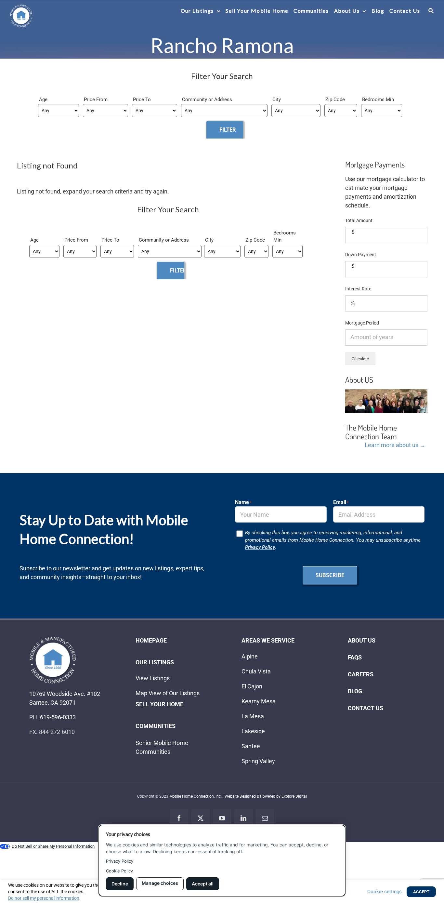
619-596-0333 (58, 717)
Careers (360, 674)
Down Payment (360, 254)
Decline (119, 883)
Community (195, 99)
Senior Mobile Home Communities (162, 747)
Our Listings (155, 662)
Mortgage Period (362, 322)
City (276, 99)
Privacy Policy (260, 547)
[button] (431, 10)
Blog (355, 691)
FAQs (355, 657)
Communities (156, 726)
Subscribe (330, 575)
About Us (361, 640)
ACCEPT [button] (421, 891)
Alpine (250, 656)
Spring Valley (258, 761)
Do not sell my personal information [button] (43, 898)
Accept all (203, 883)
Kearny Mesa (259, 701)
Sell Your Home (159, 704)
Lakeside (253, 731)
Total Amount (358, 220)
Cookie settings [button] (384, 892)
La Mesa (253, 716)
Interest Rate (358, 288)
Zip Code (335, 99)
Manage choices (160, 883)
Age (43, 99)
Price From (96, 99)
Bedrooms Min (378, 99)
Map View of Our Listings (168, 693)
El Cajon (252, 686)
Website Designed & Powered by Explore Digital (266, 796)
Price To (142, 99)
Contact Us (365, 708)
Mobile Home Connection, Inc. (195, 796)
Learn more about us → (395, 445)
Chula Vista (256, 671)
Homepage (151, 640)
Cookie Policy (119, 870)
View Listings (153, 678)
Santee (251, 746)
